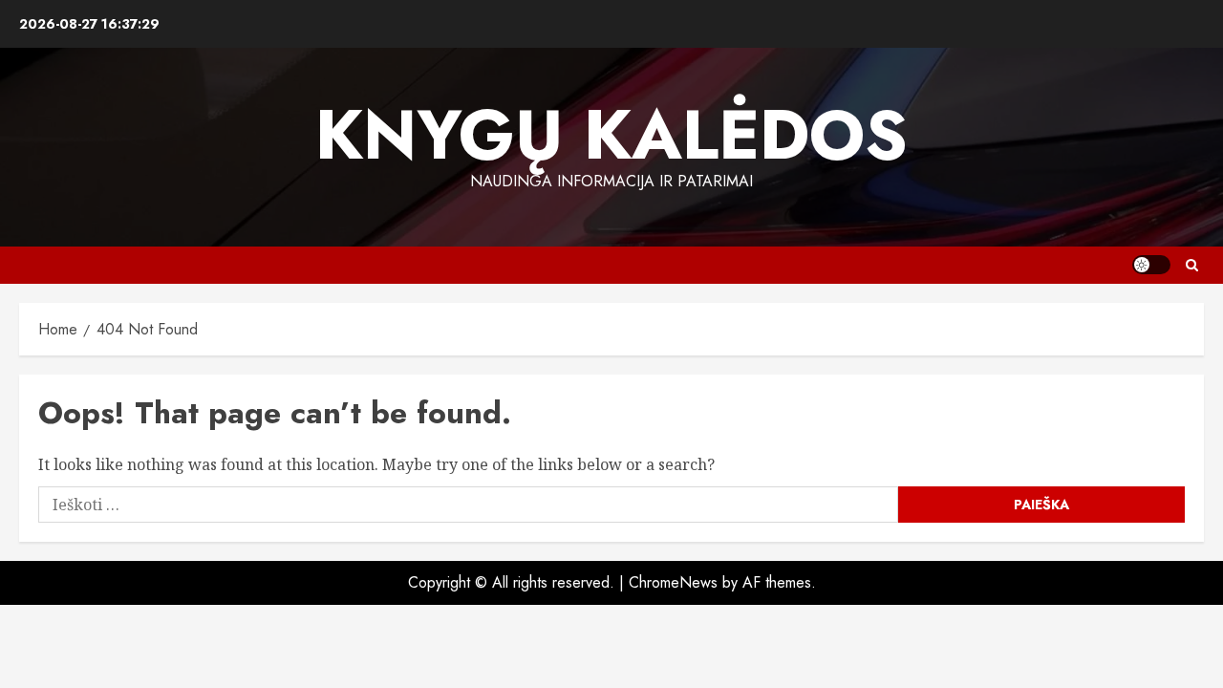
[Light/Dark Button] (1151, 264)
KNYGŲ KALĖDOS (611, 134)
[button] (1192, 265)
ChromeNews (673, 582)
